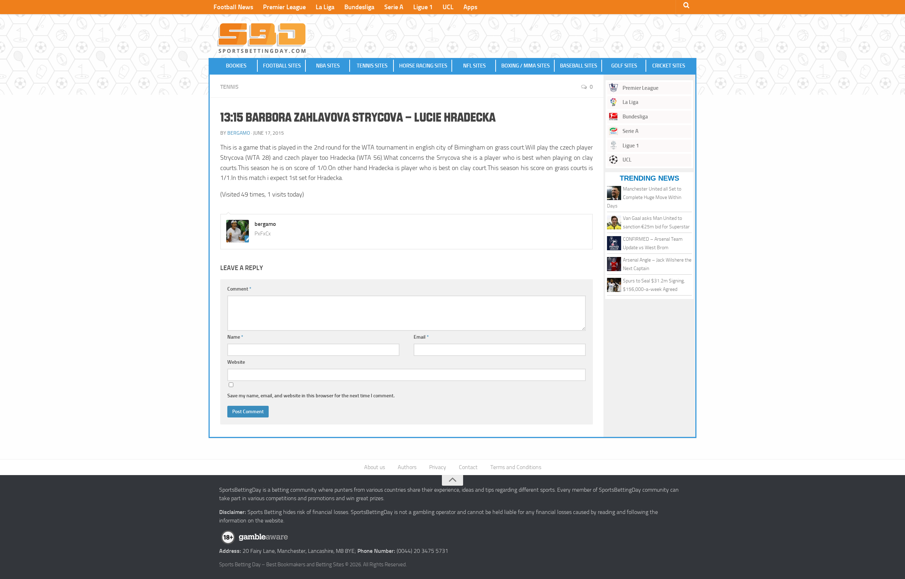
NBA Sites (328, 66)
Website (236, 362)
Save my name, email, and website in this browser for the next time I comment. (311, 396)
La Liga (325, 7)
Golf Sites (624, 66)
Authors (407, 467)
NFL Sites (474, 66)
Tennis (229, 86)
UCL (448, 7)
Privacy (437, 467)
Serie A (393, 7)
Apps (470, 7)
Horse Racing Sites (423, 66)
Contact (468, 467)
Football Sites (282, 66)
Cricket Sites (668, 66)
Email (421, 337)
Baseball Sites (578, 66)
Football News (233, 7)
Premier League (284, 7)
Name (235, 337)
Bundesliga (359, 7)
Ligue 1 (423, 7)
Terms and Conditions (515, 467)
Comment (239, 289)
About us (374, 467)
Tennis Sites (372, 66)
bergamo (238, 133)
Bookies (236, 66)
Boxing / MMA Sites (525, 66)
